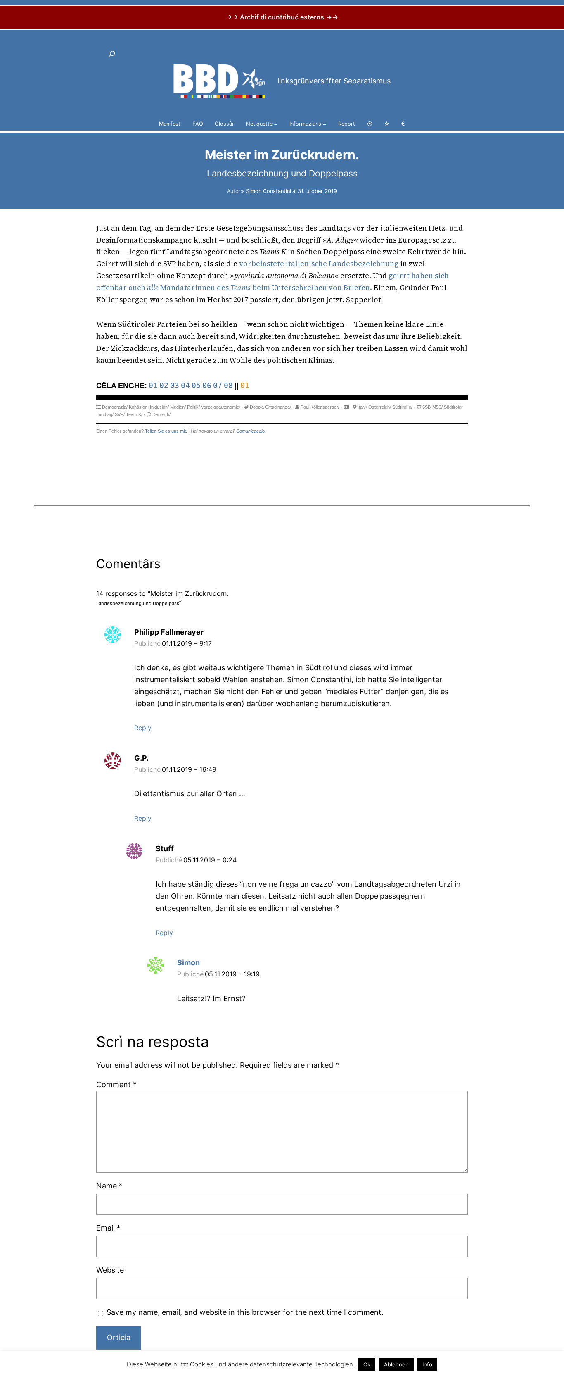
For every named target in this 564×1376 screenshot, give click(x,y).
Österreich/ (379, 407)
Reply (143, 728)
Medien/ (178, 407)
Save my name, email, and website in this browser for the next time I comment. (245, 1312)
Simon (188, 962)
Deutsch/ (161, 414)
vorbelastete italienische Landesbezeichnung (318, 263)
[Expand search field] (112, 53)
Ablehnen (396, 1364)
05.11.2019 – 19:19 (232, 974)
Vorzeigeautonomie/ (220, 407)
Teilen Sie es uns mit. (166, 431)
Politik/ (193, 407)
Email (108, 1228)
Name (109, 1185)
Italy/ (362, 407)
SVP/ (120, 414)
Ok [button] (366, 1364)
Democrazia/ (115, 407)
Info (427, 1364)
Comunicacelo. (251, 431)
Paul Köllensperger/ (320, 407)
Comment (116, 1084)
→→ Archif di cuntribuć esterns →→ (282, 17)
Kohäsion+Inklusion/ (149, 407)
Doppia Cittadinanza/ (270, 407)
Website (110, 1270)
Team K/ (134, 414)
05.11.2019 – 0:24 (210, 860)
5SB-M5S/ (432, 407)
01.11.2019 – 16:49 (189, 769)
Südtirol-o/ (402, 407)
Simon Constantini (268, 191)
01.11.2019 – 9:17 (187, 643)
